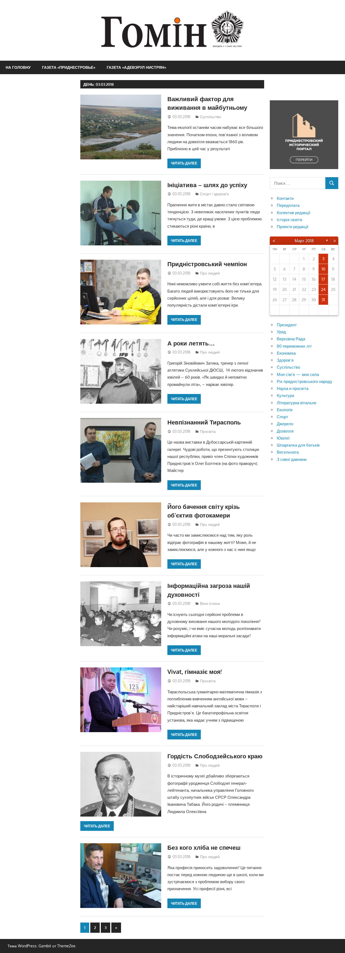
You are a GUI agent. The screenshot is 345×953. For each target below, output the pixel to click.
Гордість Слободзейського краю (215, 756)
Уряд (281, 331)
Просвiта (208, 431)
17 (323, 279)
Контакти (285, 198)
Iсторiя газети (289, 219)
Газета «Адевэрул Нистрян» (136, 67)
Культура (285, 395)
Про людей (210, 273)
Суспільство (210, 116)
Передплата (288, 205)
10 (323, 269)
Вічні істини (210, 603)
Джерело (285, 423)
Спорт (282, 416)
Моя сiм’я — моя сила (298, 374)
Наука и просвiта (292, 388)
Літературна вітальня (296, 402)
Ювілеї (283, 438)
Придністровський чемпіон (207, 264)
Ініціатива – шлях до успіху (207, 184)
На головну (18, 67)
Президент (287, 324)
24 (323, 289)
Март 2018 (304, 240)
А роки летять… (191, 343)
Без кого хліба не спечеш (203, 847)
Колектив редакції (293, 212)
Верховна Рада (291, 338)
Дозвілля (285, 431)
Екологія (284, 409)
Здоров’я (285, 360)
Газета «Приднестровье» (68, 67)
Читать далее (184, 163)
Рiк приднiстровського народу (304, 381)
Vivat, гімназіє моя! (194, 671)
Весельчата (288, 452)
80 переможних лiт (294, 346)
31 (323, 299)
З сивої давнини (291, 459)
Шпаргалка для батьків (298, 445)
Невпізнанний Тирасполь (204, 422)
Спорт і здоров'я (214, 193)
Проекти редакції (292, 226)
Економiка (286, 353)
